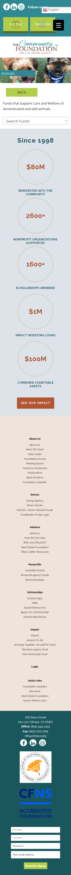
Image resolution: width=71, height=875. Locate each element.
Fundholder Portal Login (35, 514)
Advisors (35, 527)
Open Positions (34, 477)
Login (34, 666)
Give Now (15, 24)
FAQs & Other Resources (35, 552)
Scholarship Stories (34, 617)
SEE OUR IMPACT (35, 403)
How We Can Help (34, 538)
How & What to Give (35, 700)
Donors (35, 494)
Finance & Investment (35, 468)
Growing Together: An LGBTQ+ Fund (34, 644)
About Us (34, 439)
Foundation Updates (35, 482)
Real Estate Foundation (35, 547)
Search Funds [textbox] (18, 121)
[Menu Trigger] (58, 25)
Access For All (35, 640)
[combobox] (35, 121)
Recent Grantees (34, 580)
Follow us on (38, 7)
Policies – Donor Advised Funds (35, 510)
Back (22, 92)
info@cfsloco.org (35, 736)
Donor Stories (35, 505)
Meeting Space (35, 463)
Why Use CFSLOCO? (34, 542)
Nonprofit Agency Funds (35, 575)
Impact (35, 629)
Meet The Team (35, 449)
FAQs (35, 603)
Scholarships (35, 592)
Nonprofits (34, 564)
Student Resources (35, 607)
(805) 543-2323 (40, 726)
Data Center (42, 24)
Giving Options (34, 500)
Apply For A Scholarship (35, 612)
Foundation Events (35, 459)
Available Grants (35, 570)
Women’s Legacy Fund (35, 649)
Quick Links (35, 680)
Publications (35, 472)
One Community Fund (34, 654)
